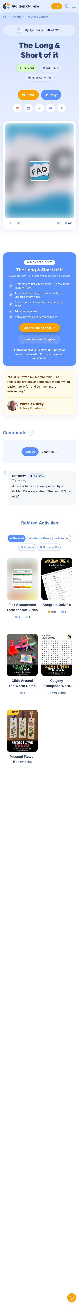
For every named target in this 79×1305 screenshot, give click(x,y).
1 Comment (27, 68)
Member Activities (39, 77)
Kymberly (19, 475)
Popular (29, 547)
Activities (16, 16)
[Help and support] (71, 1297)
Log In (30, 451)
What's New (41, 538)
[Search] (67, 6)
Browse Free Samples (39, 339)
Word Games (51, 68)
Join (57, 6)
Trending (63, 538)
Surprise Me (51, 547)
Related (18, 538)
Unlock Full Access (38, 328)
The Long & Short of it (38, 16)
